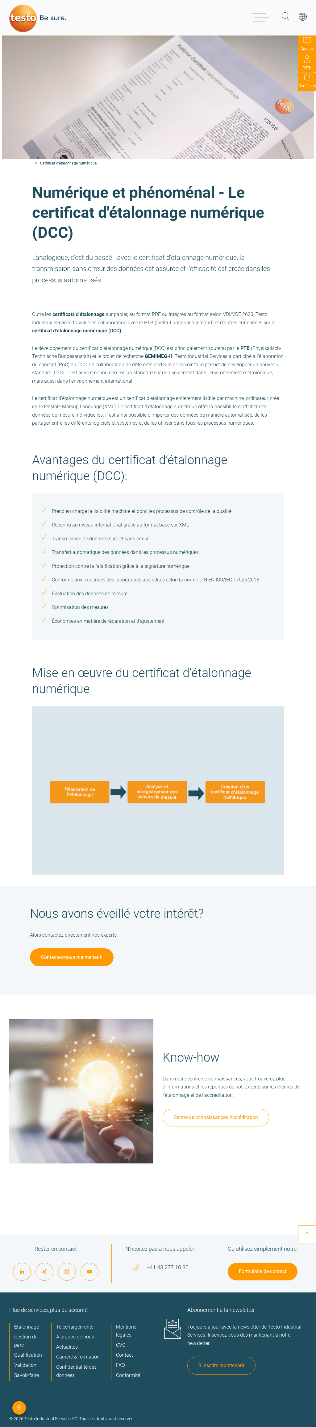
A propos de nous (75, 1337)
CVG (121, 1345)
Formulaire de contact (262, 1271)
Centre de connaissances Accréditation (216, 1117)
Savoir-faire (26, 1375)
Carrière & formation (78, 1357)
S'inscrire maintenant (221, 1365)
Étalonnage (26, 1327)
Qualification (28, 1355)
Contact (307, 49)
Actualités (67, 1347)
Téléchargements (75, 1327)
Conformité (128, 1375)
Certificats (307, 86)
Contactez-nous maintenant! (71, 957)
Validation (25, 1365)
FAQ (120, 1365)
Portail (307, 67)
